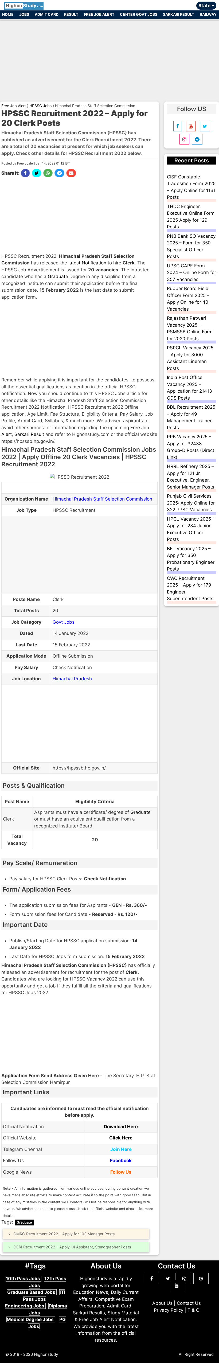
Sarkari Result (178, 14)
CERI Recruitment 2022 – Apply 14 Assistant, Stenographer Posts (72, 1247)
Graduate (58, 276)
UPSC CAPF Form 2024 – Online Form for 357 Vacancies (191, 272)
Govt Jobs (64, 622)
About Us (162, 1303)
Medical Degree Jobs (31, 1319)
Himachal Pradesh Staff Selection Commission (102, 499)
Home (8, 14)
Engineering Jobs (25, 1306)
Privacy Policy (168, 1310)
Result (71, 14)
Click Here (120, 1138)
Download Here (121, 1126)
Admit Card (46, 14)
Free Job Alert (99, 14)
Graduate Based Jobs (31, 1292)
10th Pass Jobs (23, 1278)
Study (24, 5)
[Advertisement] (109, 58)
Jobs (24, 14)
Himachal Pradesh (72, 678)
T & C (193, 1310)
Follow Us (120, 1172)
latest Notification (87, 262)
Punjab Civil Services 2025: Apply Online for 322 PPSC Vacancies (191, 502)
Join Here (121, 1149)
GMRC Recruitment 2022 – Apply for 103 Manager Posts (64, 1234)
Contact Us (189, 1303)
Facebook (121, 1160)
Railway (208, 14)
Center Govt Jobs (138, 14)
